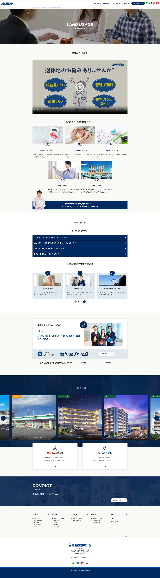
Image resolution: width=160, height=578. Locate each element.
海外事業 (56, 525)
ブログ (112, 518)
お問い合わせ (137, 3)
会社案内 (96, 3)
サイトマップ (85, 557)
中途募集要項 (96, 522)
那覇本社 (84, 363)
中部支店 (108, 363)
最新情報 (113, 514)
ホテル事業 (57, 527)
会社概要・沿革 (38, 520)
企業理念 (36, 522)
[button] (84, 301)
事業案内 (106, 3)
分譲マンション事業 (59, 518)
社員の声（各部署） (98, 518)
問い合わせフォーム (118, 500)
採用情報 (124, 3)
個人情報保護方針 (76, 557)
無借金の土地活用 (77, 518)
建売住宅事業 (57, 520)
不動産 (55, 522)
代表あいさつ (37, 518)
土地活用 (115, 3)
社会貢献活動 (37, 525)
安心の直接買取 (77, 520)
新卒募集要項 (96, 520)
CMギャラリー (38, 527)
